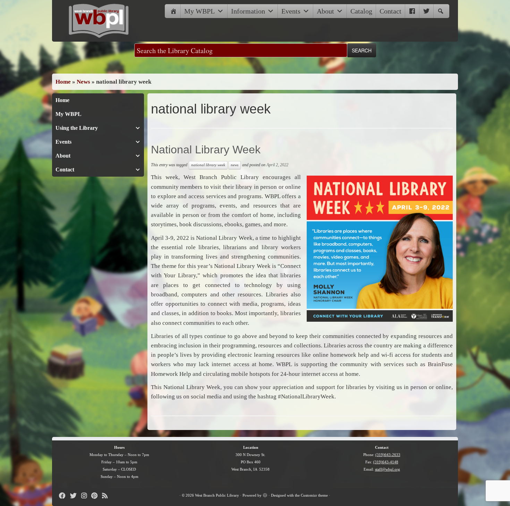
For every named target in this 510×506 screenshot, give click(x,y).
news (234, 165)
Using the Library (77, 128)
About (325, 11)
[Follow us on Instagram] (86, 495)
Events (290, 11)
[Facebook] (412, 11)
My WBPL (199, 11)
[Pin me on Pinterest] (96, 495)
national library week (208, 165)
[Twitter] (426, 11)
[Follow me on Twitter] (75, 495)
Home (63, 81)
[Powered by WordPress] (265, 494)
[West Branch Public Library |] (99, 20)
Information (248, 11)
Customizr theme (314, 495)
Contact (390, 11)
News (83, 81)
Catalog (361, 11)
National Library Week (206, 149)
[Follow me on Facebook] (64, 495)
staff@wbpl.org (387, 469)
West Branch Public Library (217, 495)
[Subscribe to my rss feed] (107, 495)
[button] (441, 11)
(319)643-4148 (385, 462)
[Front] (173, 11)
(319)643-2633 (387, 455)
